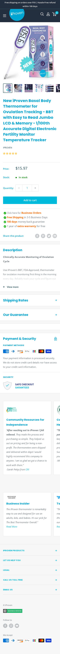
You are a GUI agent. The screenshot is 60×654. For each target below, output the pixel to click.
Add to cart (30, 200)
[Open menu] (4, 15)
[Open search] (42, 14)
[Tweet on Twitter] (49, 235)
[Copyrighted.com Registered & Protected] (12, 610)
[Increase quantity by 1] (35, 188)
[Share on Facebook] (37, 235)
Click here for (24, 212)
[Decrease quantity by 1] (19, 188)
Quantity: (8, 188)
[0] (54, 14)
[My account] (48, 14)
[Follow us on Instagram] (11, 626)
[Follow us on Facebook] (5, 626)
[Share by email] (55, 235)
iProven (7, 147)
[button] (10, 153)
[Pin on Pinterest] (43, 235)
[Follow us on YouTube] (17, 626)
